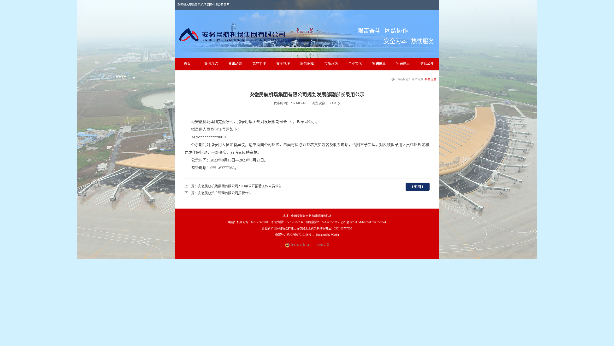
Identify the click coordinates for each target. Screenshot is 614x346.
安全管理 (283, 63)
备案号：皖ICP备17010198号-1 (294, 234)
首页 (187, 63)
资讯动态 (235, 63)
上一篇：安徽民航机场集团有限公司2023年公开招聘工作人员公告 (233, 186)
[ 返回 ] (417, 187)
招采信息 (403, 63)
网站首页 (417, 79)
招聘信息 (379, 63)
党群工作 (259, 63)
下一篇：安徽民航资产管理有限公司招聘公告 (218, 193)
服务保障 (307, 63)
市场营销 (331, 63)
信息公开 (427, 63)
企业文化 (355, 63)
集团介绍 (211, 63)
